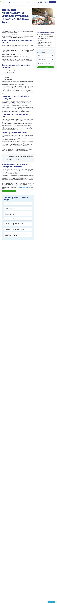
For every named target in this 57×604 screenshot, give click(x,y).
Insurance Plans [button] (16, 2)
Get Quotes (52, 2)
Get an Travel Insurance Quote (9, 191)
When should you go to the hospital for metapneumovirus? (14, 224)
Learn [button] (23, 2)
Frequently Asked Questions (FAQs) (43, 45)
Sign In (46, 2)
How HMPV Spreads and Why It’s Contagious (45, 36)
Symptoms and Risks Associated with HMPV (45, 34)
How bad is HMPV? (9, 204)
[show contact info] (38, 2)
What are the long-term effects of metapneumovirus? (13, 213)
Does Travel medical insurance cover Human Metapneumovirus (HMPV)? (15, 234)
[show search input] (36, 2)
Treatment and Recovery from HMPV (43, 38)
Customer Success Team (25, 187)
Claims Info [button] (29, 2)
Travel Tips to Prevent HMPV (42, 40)
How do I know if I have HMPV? (12, 219)
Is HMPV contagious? (9, 208)
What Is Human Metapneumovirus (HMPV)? (45, 32)
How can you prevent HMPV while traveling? (15, 229)
